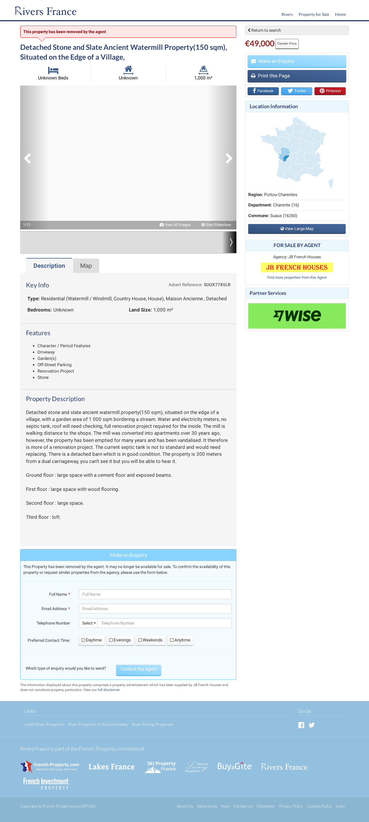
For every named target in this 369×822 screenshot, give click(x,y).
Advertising (207, 806)
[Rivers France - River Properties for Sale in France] (287, 764)
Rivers (287, 14)
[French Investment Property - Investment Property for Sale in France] (49, 781)
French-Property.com (61, 806)
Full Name (58, 594)
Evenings (122, 640)
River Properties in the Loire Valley (98, 724)
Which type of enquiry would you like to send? (66, 668)
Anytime (182, 640)
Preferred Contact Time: (49, 640)
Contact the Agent (139, 669)
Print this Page (273, 76)
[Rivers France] (44, 11)
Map (86, 265)
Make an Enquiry (275, 61)
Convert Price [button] (287, 43)
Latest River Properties (44, 724)
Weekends (153, 640)
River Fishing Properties (153, 724)
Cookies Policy (319, 806)
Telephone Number (53, 623)
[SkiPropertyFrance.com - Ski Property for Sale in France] (163, 764)
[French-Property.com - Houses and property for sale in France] (53, 764)
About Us (185, 806)
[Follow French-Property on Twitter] (311, 725)
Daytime (94, 640)
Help (225, 806)
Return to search (266, 30)
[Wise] (297, 316)
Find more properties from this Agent (297, 277)
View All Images (177, 225)
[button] (34, 157)
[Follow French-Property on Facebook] (301, 725)
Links (340, 806)
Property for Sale (314, 14)
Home (340, 14)
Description (49, 265)
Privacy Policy (291, 806)
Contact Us (243, 806)
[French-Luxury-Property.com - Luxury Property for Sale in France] (199, 764)
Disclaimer (266, 806)
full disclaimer (108, 690)
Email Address (54, 608)
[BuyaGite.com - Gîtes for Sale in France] (237, 764)
